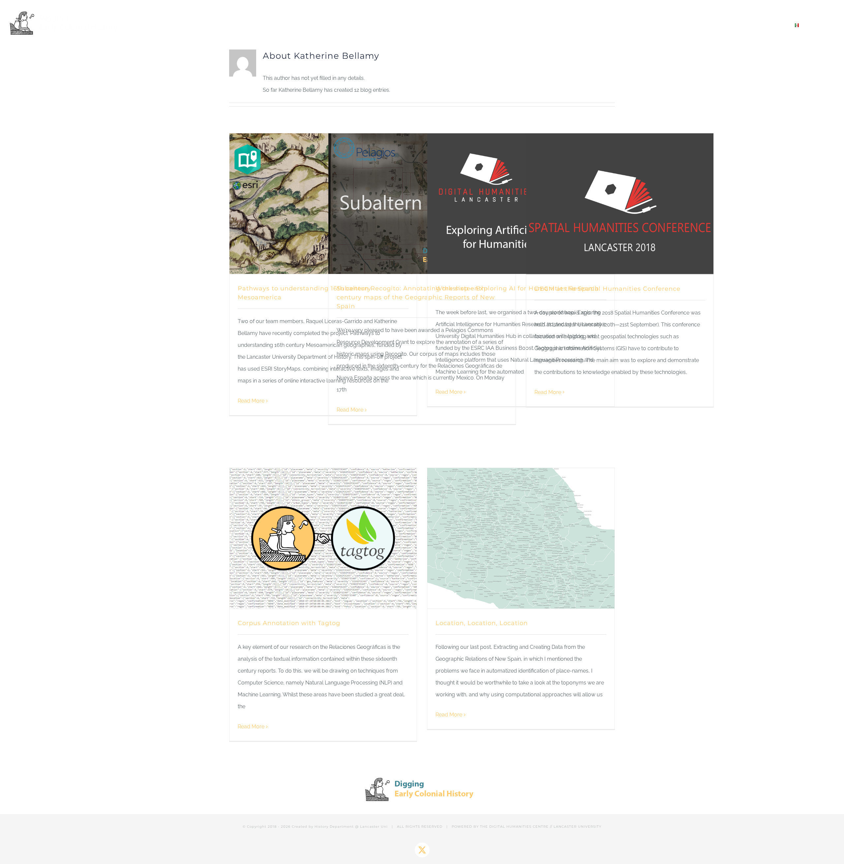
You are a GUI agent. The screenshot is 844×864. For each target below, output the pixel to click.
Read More (251, 401)
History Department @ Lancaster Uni (351, 826)
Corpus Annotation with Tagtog (289, 623)
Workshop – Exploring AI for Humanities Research (517, 288)
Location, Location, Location (482, 623)
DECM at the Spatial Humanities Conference (607, 288)
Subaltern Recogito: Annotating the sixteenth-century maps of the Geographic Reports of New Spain (416, 297)
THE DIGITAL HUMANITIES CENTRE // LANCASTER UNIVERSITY (540, 826)
